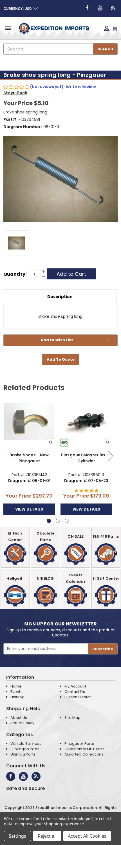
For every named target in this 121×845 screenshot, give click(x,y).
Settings (17, 836)
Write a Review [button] (81, 87)
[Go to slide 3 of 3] (67, 521)
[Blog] (113, 7)
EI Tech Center (77, 697)
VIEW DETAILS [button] (29, 509)
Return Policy (22, 723)
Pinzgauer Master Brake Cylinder (86, 458)
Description (60, 296)
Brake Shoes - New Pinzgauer (29, 458)
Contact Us (74, 691)
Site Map (72, 717)
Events (16, 691)
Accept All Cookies (87, 836)
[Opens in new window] (87, 7)
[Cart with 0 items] (115, 28)
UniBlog (17, 697)
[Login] (106, 28)
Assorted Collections (84, 754)
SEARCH (105, 49)
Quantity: (14, 274)
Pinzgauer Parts (79, 743)
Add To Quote (61, 359)
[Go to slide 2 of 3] (110, 455)
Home (16, 686)
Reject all (47, 836)
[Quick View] (51, 443)
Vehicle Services (26, 743)
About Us (18, 717)
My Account (75, 686)
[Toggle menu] (7, 28)
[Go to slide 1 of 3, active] (49, 521)
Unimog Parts (22, 754)
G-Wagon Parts (24, 749)
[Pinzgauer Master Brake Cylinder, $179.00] (86, 421)
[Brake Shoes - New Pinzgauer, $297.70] (29, 421)
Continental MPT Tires (84, 749)
